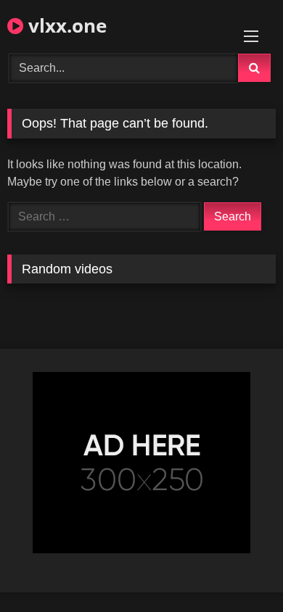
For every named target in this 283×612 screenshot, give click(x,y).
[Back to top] (238, 569)
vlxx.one (65, 25)
